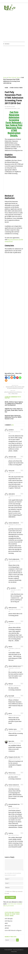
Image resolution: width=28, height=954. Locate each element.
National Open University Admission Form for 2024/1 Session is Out (13, 417)
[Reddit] (11, 377)
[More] (6, 380)
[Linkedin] (14, 377)
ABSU (6, 923)
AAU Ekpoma (8, 921)
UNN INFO (10, 949)
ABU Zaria (7, 925)
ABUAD (7, 928)
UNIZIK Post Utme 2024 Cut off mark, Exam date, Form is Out (14, 410)
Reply (22, 429)
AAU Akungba (9, 918)
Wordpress (20, 949)
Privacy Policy (14, 951)
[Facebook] (6, 377)
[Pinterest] (17, 377)
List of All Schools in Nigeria (13, 930)
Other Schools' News (14, 77)
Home (5, 77)
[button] (7, 43)
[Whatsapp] (20, 377)
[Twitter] (9, 377)
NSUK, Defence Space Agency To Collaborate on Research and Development (14, 403)
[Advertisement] (14, 26)
